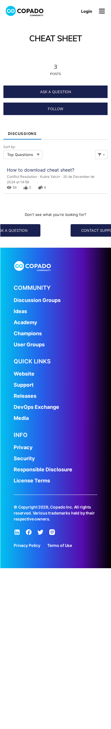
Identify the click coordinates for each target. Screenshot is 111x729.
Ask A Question (55, 91)
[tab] (22, 131)
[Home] (25, 11)
